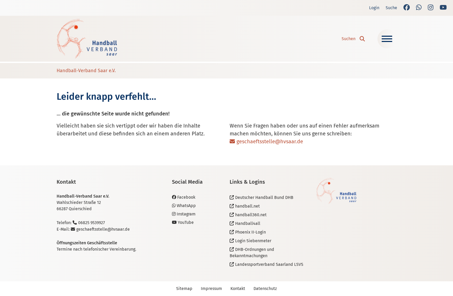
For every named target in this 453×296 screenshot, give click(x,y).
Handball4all (247, 223)
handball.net (247, 206)
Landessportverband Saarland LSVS (269, 264)
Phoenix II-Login (250, 232)
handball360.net (251, 214)
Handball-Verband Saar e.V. (86, 70)
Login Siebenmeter (253, 240)
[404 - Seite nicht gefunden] (87, 39)
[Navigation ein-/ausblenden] (387, 38)
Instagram (186, 214)
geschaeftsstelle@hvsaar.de (269, 141)
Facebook (186, 197)
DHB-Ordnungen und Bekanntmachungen (252, 252)
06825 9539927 (91, 222)
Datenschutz (265, 288)
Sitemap (184, 288)
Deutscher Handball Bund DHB (264, 197)
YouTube (186, 222)
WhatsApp (186, 205)
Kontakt (237, 288)
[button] (353, 39)
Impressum (211, 288)
